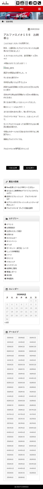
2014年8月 (10, 473)
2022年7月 (10, 360)
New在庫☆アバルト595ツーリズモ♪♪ (21, 187)
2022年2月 (10, 364)
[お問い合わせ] (35, 3)
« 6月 (7, 322)
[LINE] (18, 3)
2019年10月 (21, 382)
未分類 (9, 275)
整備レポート (12, 272)
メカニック (11, 262)
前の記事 (13, 168)
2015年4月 (21, 459)
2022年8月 (33, 355)
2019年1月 (21, 396)
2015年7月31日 (34, 29)
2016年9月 (33, 432)
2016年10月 (21, 432)
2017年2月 (10, 427)
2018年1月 (21, 409)
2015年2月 (10, 464)
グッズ (9, 245)
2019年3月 (33, 391)
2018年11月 (10, 400)
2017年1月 (21, 427)
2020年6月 (33, 369)
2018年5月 (21, 405)
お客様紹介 (11, 228)
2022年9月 (21, 355)
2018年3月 (33, 405)
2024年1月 (21, 346)
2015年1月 (21, 464)
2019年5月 (10, 391)
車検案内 (10, 278)
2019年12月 (32, 378)
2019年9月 (33, 382)
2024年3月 (33, 342)
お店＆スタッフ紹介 (14, 231)
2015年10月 (21, 450)
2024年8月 (21, 337)
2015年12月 (32, 446)
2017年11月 (10, 414)
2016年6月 (33, 437)
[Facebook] (31, 3)
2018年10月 (21, 400)
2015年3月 (33, 459)
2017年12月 (32, 409)
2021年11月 (32, 364)
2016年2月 (10, 446)
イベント (10, 224)
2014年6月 (33, 473)
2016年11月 (10, 432)
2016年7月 (21, 437)
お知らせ (10, 234)
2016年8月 (10, 437)
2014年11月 (10, 468)
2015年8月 (10, 455)
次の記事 (29, 168)
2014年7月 (21, 473)
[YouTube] (22, 3)
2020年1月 (21, 378)
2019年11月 (10, 382)
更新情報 (9, 22)
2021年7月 (10, 369)
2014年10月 (21, 468)
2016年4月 (21, 441)
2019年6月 (33, 387)
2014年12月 (32, 464)
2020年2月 (10, 378)
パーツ (9, 255)
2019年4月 (21, 391)
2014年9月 (33, 468)
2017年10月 (21, 414)
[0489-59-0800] (39, 3)
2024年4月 (21, 342)
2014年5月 (10, 477)
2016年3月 (33, 441)
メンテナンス (12, 265)
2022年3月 (33, 360)
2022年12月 (32, 351)
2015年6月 (33, 455)
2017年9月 (33, 414)
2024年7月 (33, 337)
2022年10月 (10, 355)
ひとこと (10, 258)
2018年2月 (10, 409)
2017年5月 (10, 423)
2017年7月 (21, 418)
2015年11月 (10, 450)
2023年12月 (32, 346)
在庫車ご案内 (12, 268)
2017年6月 (33, 418)
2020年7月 (21, 369)
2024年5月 (10, 342)
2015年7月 (21, 455)
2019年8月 (10, 387)
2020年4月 (21, 373)
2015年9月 (33, 450)
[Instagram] (26, 3)
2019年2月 (10, 396)
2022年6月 (21, 360)
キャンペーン (12, 241)
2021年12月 (21, 364)
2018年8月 (33, 400)
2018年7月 (10, 405)
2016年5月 (10, 441)
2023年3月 (21, 351)
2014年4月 (21, 477)
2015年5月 (10, 459)
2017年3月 (33, 423)
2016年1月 (21, 446)
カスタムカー (12, 238)
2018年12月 (32, 396)
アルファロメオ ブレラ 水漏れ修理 (20, 208)
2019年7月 (21, 387)
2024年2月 (10, 346)
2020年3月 (33, 373)
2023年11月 (10, 351)
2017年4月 (21, 423)
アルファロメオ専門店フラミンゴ (16, 149)
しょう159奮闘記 (13, 251)
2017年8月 (10, 418)
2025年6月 (10, 337)
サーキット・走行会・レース (17, 248)
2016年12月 (32, 427)
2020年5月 (10, 373)
